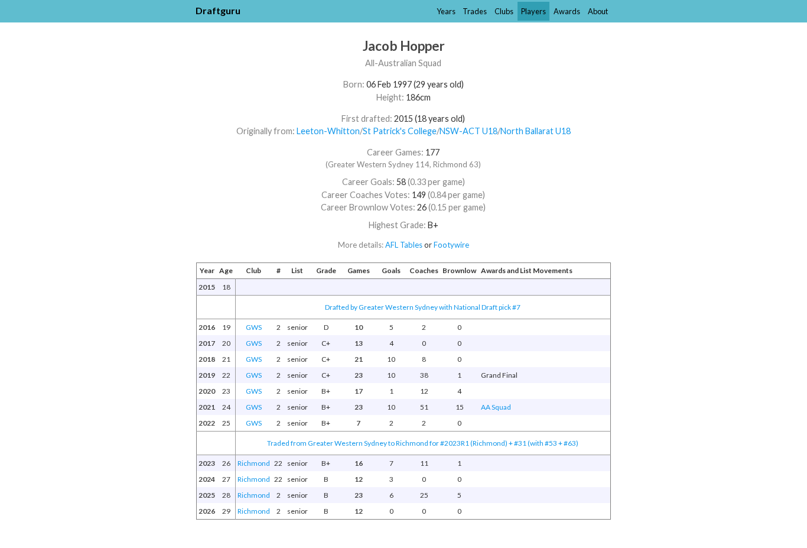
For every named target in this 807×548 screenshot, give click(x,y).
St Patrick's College (400, 131)
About (598, 11)
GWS (254, 327)
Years (446, 11)
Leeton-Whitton (328, 131)
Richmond (253, 463)
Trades (475, 11)
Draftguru (218, 10)
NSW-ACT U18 (468, 131)
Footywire (451, 244)
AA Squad (496, 407)
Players (533, 11)
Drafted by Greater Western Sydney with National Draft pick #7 (422, 307)
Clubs (503, 11)
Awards (567, 11)
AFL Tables (403, 244)
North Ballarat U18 (535, 131)
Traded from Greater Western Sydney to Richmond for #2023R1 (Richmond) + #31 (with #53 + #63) (422, 443)
